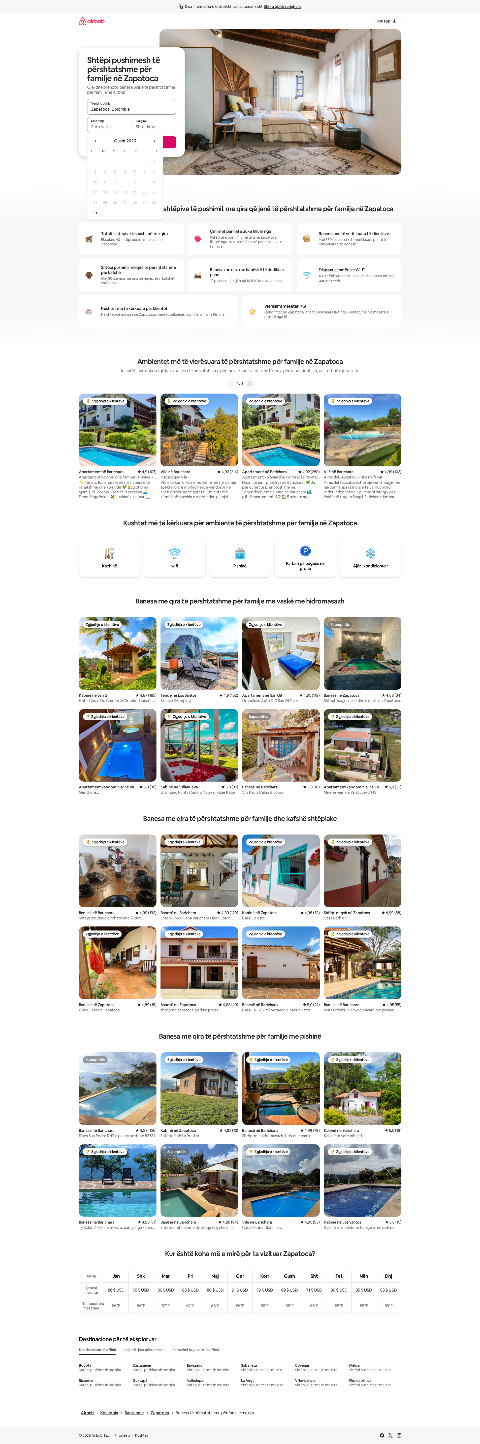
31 (95, 213)
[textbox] (109, 127)
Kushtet (141, 1435)
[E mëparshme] (231, 383)
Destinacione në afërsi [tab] (97, 1349)
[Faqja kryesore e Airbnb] (92, 21)
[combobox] (131, 109)
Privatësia (122, 1435)
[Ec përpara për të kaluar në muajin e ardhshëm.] (153, 141)
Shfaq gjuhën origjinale (282, 6)
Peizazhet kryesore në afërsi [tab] (196, 1349)
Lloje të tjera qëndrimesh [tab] (144, 1349)
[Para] (249, 383)
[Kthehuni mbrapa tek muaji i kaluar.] (96, 141)
